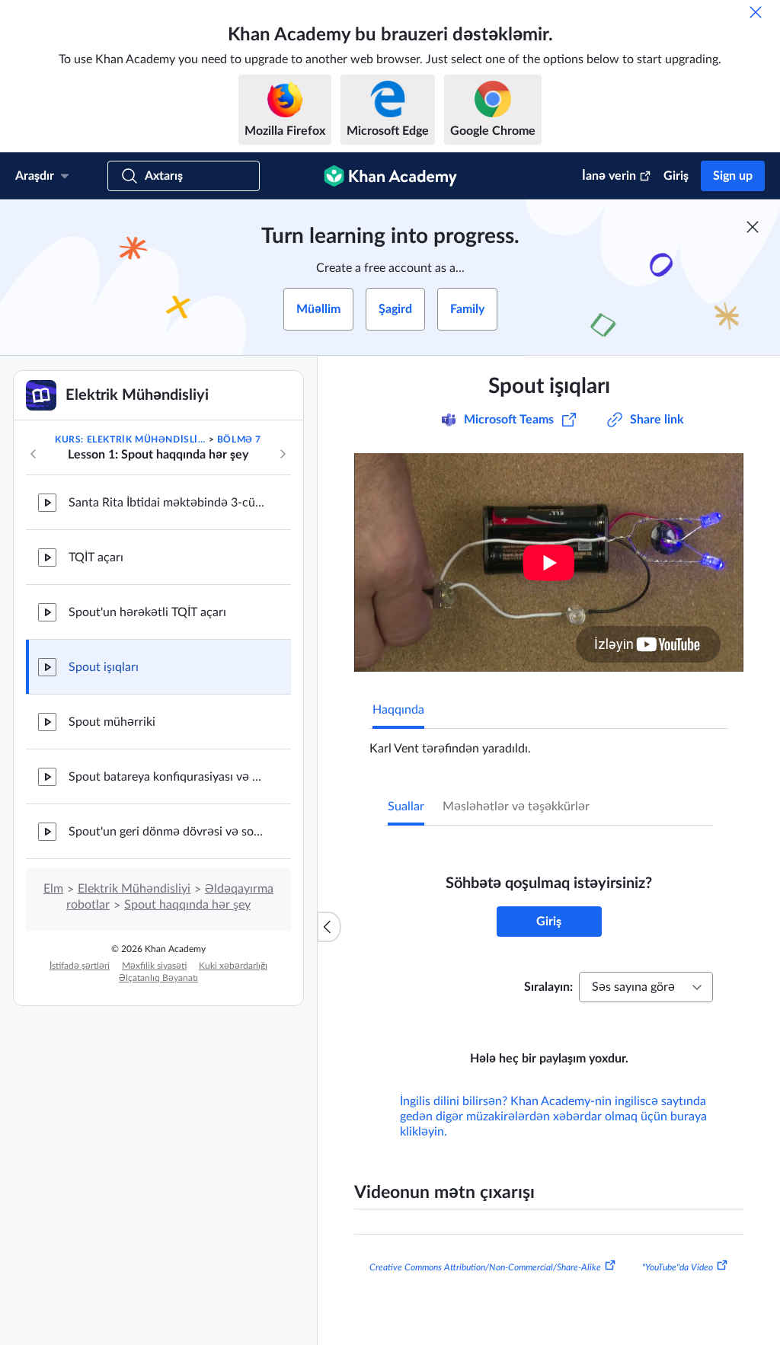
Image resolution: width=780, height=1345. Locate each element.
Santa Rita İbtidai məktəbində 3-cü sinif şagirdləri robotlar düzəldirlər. (168, 503)
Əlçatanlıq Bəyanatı (158, 977)
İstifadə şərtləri (80, 965)
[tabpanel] (548, 742)
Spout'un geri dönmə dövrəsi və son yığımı (168, 832)
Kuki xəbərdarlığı (233, 965)
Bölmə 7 (239, 439)
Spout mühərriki (112, 722)
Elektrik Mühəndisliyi (134, 889)
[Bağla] (755, 12)
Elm (53, 889)
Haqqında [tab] (398, 710)
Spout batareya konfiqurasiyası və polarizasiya (168, 777)
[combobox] (646, 987)
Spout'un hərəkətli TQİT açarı (147, 612)
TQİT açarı (96, 557)
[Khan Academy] (390, 176)
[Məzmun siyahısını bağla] (329, 927)
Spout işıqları (104, 667)
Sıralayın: (548, 987)
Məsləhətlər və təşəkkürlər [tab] (516, 806)
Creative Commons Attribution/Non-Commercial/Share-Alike (485, 1267)
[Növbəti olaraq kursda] (282, 454)
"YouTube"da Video (677, 1267)
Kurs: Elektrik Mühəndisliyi (130, 439)
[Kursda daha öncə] (33, 454)
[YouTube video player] (548, 562)
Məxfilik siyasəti (154, 965)
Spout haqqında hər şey (187, 905)
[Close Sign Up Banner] (752, 227)
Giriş (676, 176)
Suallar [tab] (406, 806)
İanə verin (609, 176)
